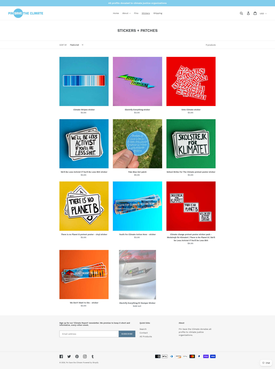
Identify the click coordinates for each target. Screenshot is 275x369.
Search (143, 329)
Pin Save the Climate (74, 363)
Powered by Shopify (90, 363)
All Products (146, 336)
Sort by (63, 45)
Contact (144, 333)
